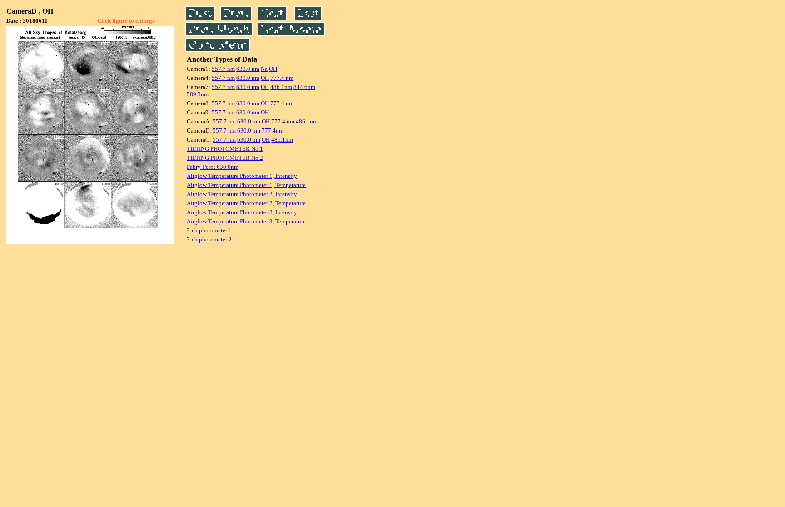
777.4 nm (281, 77)
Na (264, 68)
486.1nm (281, 87)
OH (273, 68)
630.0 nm (247, 68)
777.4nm (272, 130)
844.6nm (304, 87)
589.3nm (198, 94)
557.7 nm (223, 68)
